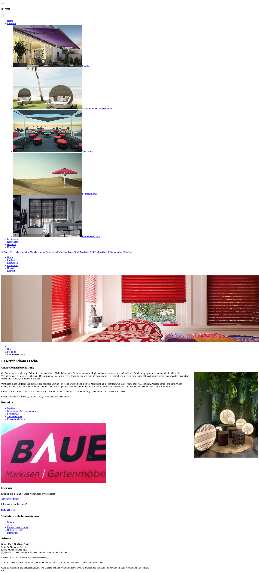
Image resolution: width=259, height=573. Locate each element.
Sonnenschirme (14, 416)
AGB (9, 524)
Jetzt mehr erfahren (10, 499)
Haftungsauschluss (16, 530)
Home (10, 20)
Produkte (11, 23)
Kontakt (11, 247)
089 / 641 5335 (8, 510)
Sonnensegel (13, 413)
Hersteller (11, 244)
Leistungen (12, 239)
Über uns (11, 522)
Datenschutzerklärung (17, 527)
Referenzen (12, 241)
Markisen (11, 408)
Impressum (12, 532)
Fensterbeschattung (16, 419)
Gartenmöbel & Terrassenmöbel (22, 411)
